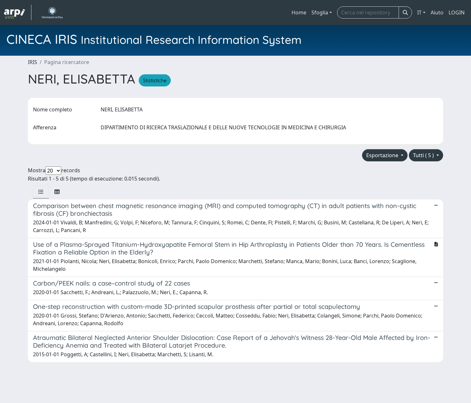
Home (299, 12)
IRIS (32, 62)
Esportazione (383, 155)
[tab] (41, 191)
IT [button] (419, 12)
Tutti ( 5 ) (424, 155)
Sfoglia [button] (319, 12)
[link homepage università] (52, 12)
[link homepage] (17, 12)
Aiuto (437, 12)
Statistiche (155, 80)
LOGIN (457, 12)
